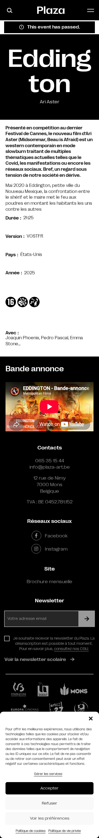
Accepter (49, 788)
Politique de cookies (31, 831)
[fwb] (18, 689)
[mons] (74, 689)
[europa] (24, 708)
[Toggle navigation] (90, 10)
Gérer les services (48, 774)
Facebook (56, 535)
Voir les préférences (49, 818)
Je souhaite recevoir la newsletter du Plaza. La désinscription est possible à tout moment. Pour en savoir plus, (54, 643)
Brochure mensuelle (49, 581)
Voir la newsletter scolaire (35, 659)
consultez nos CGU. (71, 648)
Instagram (56, 549)
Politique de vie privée (64, 831)
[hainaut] (43, 689)
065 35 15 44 (49, 460)
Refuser (49, 803)
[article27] (56, 709)
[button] (91, 718)
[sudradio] (81, 709)
